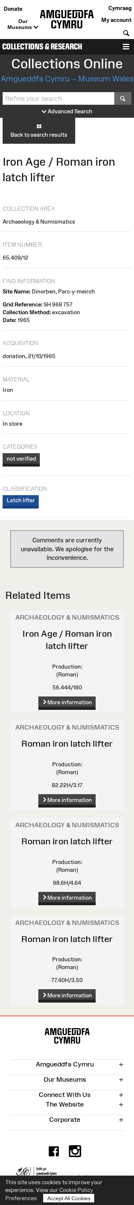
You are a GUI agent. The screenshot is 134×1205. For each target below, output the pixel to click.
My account (116, 20)
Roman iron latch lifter (67, 743)
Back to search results (38, 134)
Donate (13, 9)
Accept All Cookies (68, 1198)
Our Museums (20, 24)
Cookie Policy (76, 1190)
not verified (21, 458)
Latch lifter (21, 500)
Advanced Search (69, 111)
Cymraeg (119, 8)
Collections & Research (42, 47)
